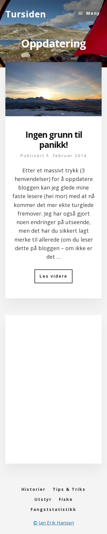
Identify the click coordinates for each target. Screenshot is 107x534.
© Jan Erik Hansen (53, 523)
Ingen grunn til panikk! (53, 139)
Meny (93, 13)
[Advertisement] (53, 395)
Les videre (56, 278)
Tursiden (25, 14)
